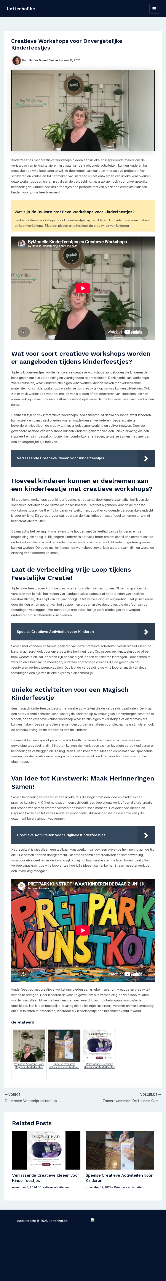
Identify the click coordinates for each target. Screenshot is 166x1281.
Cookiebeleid (28, 1257)
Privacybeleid (29, 1251)
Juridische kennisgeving (21, 1264)
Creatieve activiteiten (54, 1187)
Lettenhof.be (21, 8)
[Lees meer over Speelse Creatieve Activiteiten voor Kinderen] (120, 1150)
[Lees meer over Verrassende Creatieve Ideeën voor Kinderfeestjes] (46, 1150)
